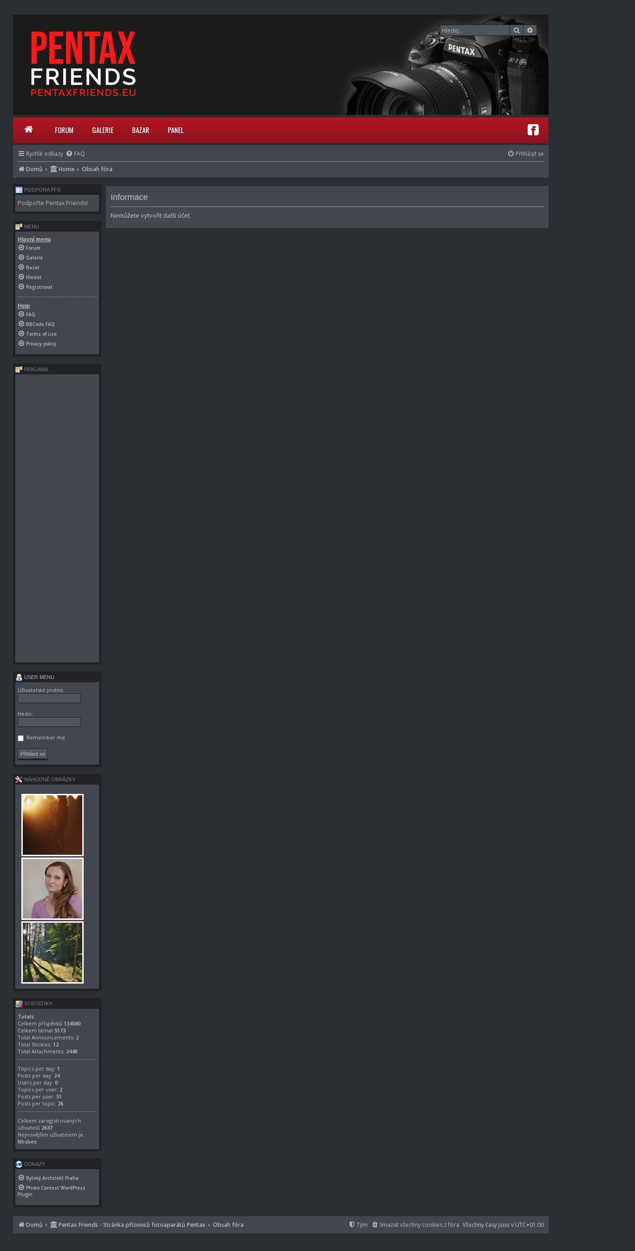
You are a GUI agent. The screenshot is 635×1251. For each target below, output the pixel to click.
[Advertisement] (57, 518)
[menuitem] (75, 154)
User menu (38, 677)
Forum (64, 130)
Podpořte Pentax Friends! (53, 203)
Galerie (102, 130)
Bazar (140, 130)
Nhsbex (27, 1141)
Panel (176, 130)
